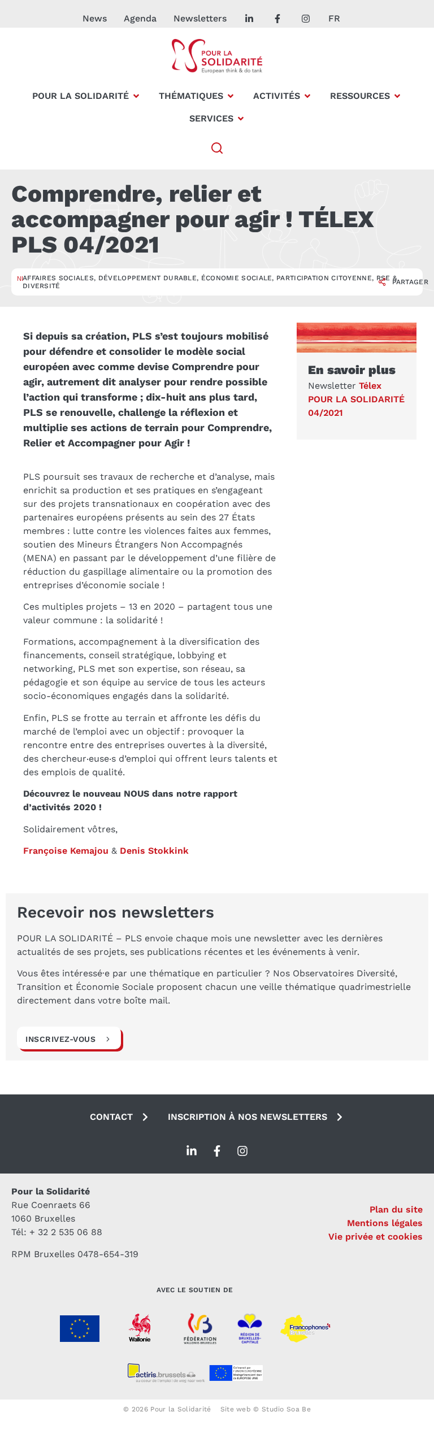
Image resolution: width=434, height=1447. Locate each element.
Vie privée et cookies (375, 1236)
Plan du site (396, 1209)
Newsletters (200, 18)
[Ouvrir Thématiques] (230, 96)
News (95, 18)
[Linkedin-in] (191, 1151)
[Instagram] (242, 1151)
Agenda (140, 18)
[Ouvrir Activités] (307, 96)
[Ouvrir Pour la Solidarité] (136, 96)
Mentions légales (385, 1223)
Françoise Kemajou (65, 850)
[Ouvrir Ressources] (397, 96)
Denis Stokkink (154, 850)
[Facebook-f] (217, 1151)
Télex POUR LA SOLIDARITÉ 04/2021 (356, 399)
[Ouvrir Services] (240, 118)
